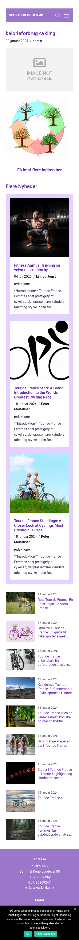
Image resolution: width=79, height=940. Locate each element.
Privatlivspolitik (45, 933)
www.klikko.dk (43, 888)
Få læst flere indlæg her (39, 169)
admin (37, 41)
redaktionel (22, 284)
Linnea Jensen (47, 276)
